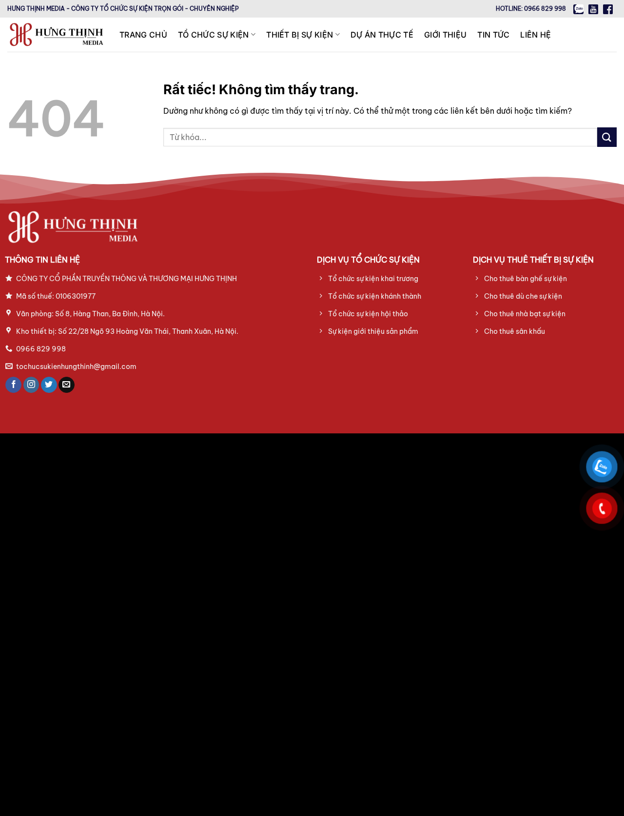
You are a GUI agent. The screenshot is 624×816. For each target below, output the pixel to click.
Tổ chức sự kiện (213, 35)
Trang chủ (143, 35)
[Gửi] (607, 136)
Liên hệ (535, 35)
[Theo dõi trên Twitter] (49, 385)
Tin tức (493, 35)
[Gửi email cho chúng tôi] (66, 385)
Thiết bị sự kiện (299, 35)
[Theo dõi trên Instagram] (31, 385)
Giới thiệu (445, 35)
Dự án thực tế (382, 35)
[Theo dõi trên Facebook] (13, 385)
